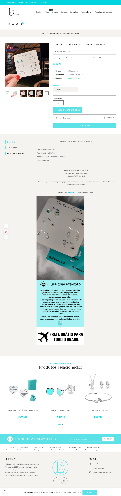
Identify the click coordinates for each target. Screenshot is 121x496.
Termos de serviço (93, 447)
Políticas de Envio (74, 447)
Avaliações (12, 147)
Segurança (24, 447)
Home (44, 33)
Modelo (56, 85)
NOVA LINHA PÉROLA (98, 410)
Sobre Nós (10, 447)
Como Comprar (55, 447)
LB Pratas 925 (73, 71)
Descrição (11, 142)
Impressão (110, 118)
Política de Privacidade (59, 450)
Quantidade (57, 99)
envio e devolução (15, 153)
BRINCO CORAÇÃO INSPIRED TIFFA (23, 410)
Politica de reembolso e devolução (86, 450)
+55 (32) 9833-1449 (99, 468)
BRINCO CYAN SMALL (60, 410)
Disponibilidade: (61, 78)
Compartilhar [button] (85, 125)
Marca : (58, 71)
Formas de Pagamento (36, 450)
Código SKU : (60, 75)
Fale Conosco (39, 447)
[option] (14, 93)
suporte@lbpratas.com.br (102, 472)
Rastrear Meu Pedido (14, 450)
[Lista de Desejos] (13, 24)
